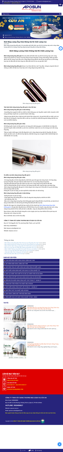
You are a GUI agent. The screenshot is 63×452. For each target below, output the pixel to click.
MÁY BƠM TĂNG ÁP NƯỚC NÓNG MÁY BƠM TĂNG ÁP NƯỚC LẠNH (23, 267)
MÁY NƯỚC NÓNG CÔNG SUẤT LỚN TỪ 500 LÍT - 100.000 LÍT (21, 287)
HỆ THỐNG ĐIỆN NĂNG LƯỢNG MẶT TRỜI (17, 263)
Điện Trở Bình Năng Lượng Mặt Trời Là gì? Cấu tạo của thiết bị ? (21, 249)
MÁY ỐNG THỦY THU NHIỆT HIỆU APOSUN (17, 290)
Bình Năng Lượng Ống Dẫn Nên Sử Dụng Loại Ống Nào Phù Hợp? (22, 242)
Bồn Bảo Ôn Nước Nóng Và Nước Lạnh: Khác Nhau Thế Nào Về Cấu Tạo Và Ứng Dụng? (43, 326)
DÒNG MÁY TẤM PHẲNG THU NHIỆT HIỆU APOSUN (19, 283)
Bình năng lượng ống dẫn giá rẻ (13, 66)
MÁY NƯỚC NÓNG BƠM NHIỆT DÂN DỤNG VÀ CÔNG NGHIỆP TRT (23, 270)
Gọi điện (24, 450)
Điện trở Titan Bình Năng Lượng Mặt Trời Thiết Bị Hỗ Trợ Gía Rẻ (21, 246)
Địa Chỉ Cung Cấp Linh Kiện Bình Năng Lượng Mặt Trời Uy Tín (20, 247)
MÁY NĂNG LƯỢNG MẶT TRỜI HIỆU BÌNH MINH (18, 293)
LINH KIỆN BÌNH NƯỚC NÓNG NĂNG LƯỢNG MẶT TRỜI (20, 260)
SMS (32, 450)
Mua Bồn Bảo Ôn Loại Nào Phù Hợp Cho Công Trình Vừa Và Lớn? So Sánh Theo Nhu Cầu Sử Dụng (43, 308)
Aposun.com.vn (13, 230)
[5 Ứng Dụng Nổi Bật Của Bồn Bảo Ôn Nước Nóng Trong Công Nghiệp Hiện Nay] (15, 350)
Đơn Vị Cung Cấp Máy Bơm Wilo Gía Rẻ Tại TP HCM (18, 250)
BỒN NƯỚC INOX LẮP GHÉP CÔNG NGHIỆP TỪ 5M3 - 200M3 (21, 297)
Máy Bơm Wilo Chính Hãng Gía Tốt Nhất (15, 252)
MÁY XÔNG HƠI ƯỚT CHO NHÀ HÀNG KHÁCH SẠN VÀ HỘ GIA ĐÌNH (23, 277)
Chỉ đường (39, 450)
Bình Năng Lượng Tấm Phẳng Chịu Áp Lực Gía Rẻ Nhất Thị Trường (22, 244)
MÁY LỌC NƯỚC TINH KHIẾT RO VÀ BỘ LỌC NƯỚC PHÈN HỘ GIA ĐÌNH (24, 273)
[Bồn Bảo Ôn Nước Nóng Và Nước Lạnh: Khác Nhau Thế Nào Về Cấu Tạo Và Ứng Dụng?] (15, 331)
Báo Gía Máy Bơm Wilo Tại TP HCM (14, 253)
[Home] (31, 8)
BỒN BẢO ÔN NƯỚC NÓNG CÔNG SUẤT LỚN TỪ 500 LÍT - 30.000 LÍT (23, 280)
